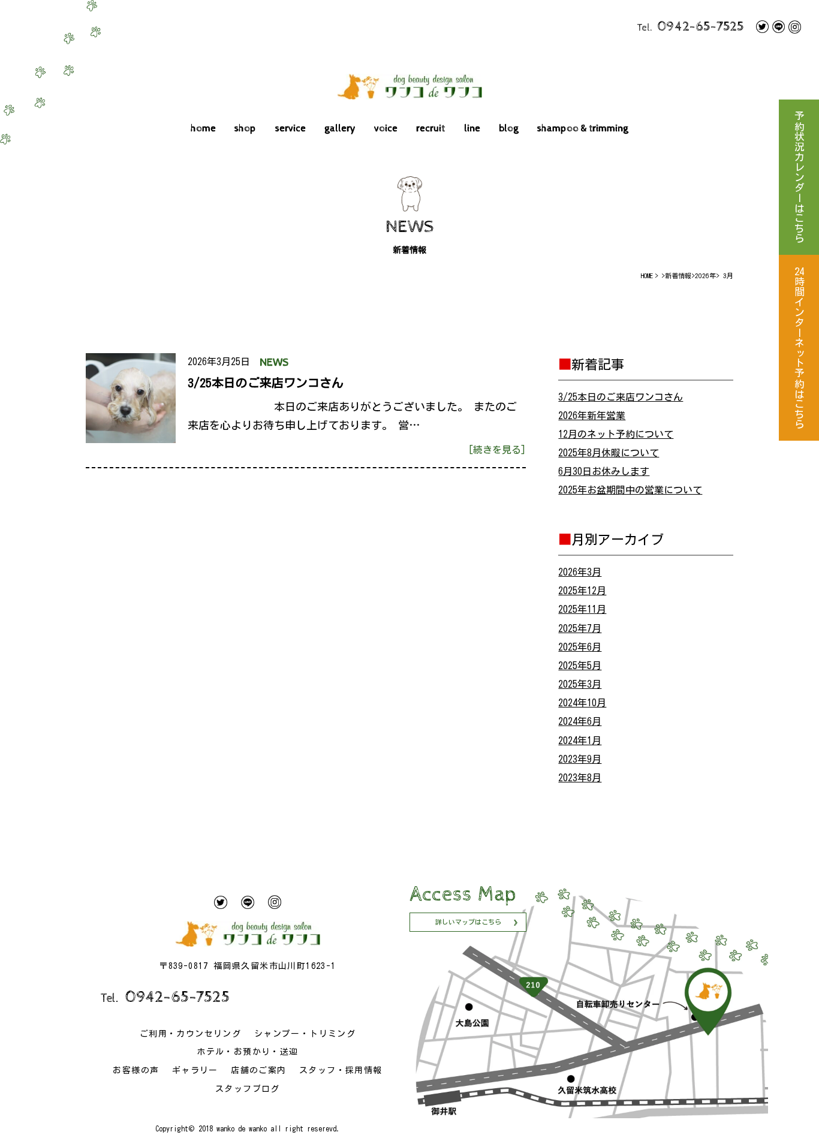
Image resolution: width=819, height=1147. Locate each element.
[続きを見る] (497, 449)
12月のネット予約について (615, 434)
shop (245, 128)
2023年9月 (579, 759)
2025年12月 (582, 590)
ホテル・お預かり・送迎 (247, 1051)
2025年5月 (579, 665)
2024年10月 (582, 703)
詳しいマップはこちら (468, 922)
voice (386, 128)
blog (509, 128)
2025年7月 (579, 628)
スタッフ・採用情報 (341, 1070)
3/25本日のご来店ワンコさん (620, 397)
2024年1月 (579, 740)
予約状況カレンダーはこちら (799, 177)
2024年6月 (579, 721)
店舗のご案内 (258, 1070)
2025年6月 (579, 647)
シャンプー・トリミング (305, 1033)
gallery (340, 128)
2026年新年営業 (591, 415)
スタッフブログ (247, 1089)
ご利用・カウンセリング (190, 1033)
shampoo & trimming (582, 128)
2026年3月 (579, 572)
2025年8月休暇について (608, 452)
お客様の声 (136, 1070)
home (203, 128)
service (290, 128)
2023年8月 (579, 777)
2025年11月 (582, 609)
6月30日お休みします (603, 471)
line (472, 128)
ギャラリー (195, 1070)
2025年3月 (579, 684)
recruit (430, 128)
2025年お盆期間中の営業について (630, 490)
